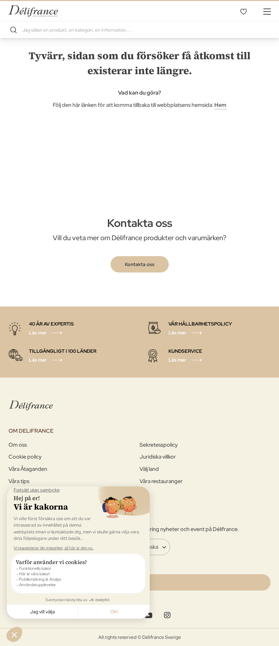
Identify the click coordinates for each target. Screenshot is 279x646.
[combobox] (139, 30)
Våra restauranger (161, 481)
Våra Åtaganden (28, 469)
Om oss (18, 444)
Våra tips (19, 481)
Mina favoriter (243, 11)
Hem (220, 105)
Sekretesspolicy (159, 444)
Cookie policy (25, 456)
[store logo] (33, 11)
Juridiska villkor (158, 456)
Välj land (149, 469)
